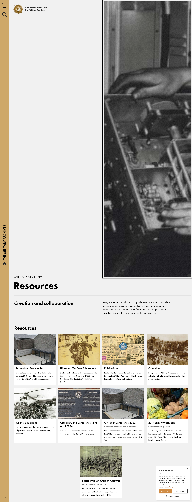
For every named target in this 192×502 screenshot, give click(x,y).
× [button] (187, 468)
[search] (4, 14)
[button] (173, 496)
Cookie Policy (168, 487)
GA (4, 497)
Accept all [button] (165, 491)
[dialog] (173, 483)
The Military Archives (4, 243)
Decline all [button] (180, 491)
